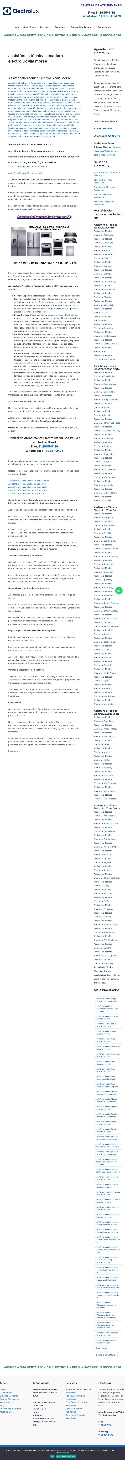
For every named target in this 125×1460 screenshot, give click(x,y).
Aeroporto (108, 517)
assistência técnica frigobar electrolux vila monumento (106, 1100)
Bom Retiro (109, 250)
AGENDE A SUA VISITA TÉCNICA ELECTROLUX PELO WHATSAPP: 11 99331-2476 (62, 35)
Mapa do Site (6, 1412)
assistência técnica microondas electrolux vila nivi (107, 1208)
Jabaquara (109, 595)
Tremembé (109, 454)
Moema (107, 649)
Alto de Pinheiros (112, 847)
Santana (107, 446)
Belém (106, 744)
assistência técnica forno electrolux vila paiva (105, 1070)
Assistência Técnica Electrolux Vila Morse (39, 78)
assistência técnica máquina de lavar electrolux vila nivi (106, 1223)
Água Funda (109, 525)
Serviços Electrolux (9, 1396)
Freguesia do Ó (111, 399)
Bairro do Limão (111, 823)
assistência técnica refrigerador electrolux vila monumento (105, 1305)
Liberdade (108, 305)
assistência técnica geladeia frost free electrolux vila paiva (107, 1145)
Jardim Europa (110, 611)
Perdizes (108, 893)
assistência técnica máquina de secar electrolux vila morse (35, 125)
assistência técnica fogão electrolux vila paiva (105, 1040)
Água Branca (109, 815)
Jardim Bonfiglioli (112, 878)
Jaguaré (107, 862)
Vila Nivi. (108, 500)
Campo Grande (111, 548)
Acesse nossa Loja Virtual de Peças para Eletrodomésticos (107, 151)
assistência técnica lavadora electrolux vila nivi (106, 1178)
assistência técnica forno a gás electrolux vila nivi (107, 1047)
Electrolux (101, 1348)
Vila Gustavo (109, 477)
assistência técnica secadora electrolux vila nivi (107, 1334)
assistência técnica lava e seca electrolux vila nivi (107, 1193)
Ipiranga (107, 579)
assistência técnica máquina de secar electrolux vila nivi (106, 1278)
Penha (106, 760)
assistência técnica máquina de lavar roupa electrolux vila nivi (107, 1269)
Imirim (106, 407)
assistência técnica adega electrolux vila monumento (105, 1000)
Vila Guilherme (110, 469)
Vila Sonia (108, 963)
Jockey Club (109, 642)
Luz (105, 312)
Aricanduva (109, 736)
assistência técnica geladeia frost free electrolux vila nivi (106, 1138)
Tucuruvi (108, 461)
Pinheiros (108, 909)
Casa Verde (109, 392)
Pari (105, 320)
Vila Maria (108, 485)
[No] (122, 1453)
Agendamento (6, 1402)
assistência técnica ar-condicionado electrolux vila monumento (106, 1008)
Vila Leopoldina (111, 955)
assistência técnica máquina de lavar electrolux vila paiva (106, 1230)
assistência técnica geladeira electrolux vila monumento (107, 1153)
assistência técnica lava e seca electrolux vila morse (39, 111)
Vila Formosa (110, 783)
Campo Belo (109, 541)
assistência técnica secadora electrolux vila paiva (107, 1341)
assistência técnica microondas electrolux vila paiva (107, 1215)
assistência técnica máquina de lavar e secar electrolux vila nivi (107, 1239)
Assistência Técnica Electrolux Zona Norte (27, 490)
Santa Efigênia (110, 343)
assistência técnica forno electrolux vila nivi (105, 1062)
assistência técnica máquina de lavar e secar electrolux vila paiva (107, 1249)
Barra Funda (109, 831)
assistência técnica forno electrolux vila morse (54, 94)
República (108, 328)
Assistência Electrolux (18, 83)
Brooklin (107, 533)
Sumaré (107, 948)
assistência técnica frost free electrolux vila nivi (106, 1123)
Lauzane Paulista (111, 430)
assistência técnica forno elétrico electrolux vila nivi (105, 1077)
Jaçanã (107, 415)
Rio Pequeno (109, 932)
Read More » (14, 751)
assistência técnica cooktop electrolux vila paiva (106, 1025)
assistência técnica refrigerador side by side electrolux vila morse (49, 133)
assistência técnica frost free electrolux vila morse (38, 102)
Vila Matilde (109, 791)
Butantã (107, 854)
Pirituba (107, 917)
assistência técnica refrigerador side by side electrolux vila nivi (105, 1325)
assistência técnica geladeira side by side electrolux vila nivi (107, 1170)
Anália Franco (110, 729)
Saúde (106, 680)
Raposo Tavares (111, 924)
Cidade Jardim (110, 556)
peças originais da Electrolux (61, 315)
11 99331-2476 (110, 16)
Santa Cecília (110, 336)
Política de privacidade (10, 1408)
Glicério (107, 297)
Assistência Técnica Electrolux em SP (25, 173)
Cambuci (108, 266)
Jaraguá (107, 870)
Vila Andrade (110, 696)
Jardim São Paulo (112, 423)
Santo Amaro (110, 673)
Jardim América (111, 603)
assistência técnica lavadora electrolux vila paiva (106, 1185)
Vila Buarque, (110, 359)
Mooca (107, 752)
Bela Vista (108, 242)
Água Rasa (109, 721)
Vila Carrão (109, 775)
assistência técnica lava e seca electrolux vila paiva (107, 1200)
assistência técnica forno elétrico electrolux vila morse (33, 97)
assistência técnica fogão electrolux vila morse (30, 91)
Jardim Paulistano (112, 626)
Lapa (106, 885)
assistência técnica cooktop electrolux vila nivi (106, 1017)
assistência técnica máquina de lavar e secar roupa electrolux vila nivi (106, 1259)
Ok (52, 1456)
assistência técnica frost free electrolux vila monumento (106, 1115)
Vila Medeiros (110, 493)
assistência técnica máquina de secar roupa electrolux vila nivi (107, 1295)
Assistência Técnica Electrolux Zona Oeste (27, 484)
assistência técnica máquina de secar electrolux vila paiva (107, 1286)
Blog (2, 1405)
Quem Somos (6, 1392)
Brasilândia (109, 376)
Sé (105, 351)
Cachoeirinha (110, 384)
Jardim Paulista (111, 618)
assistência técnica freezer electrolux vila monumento (106, 1092)
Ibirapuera (108, 564)
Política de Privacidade (66, 1456)
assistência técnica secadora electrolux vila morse (31, 136)
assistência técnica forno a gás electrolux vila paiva (107, 1055)
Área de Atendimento (10, 1399)
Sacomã (107, 665)
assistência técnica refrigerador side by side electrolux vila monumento (105, 1315)
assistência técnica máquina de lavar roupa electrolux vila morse (49, 122)
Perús (106, 901)
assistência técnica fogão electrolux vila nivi (105, 1032)
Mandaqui (108, 438)
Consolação (109, 281)
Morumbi (108, 657)
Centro (107, 274)
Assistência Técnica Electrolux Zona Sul (26, 493)
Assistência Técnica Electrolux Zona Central (28, 480)
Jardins (107, 634)
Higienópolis (110, 289)
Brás (106, 258)
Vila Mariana (109, 704)
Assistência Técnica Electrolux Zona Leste (27, 487)
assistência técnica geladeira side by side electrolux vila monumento (107, 1161)
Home (2, 1389)
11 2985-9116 (105, 12)
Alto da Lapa (110, 839)
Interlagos (108, 572)
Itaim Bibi (108, 587)
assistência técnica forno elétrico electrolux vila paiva (106, 1085)
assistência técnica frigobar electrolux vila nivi (106, 1108)
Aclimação (108, 235)
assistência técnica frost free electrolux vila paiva (106, 1130)
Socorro (107, 688)
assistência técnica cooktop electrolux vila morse (51, 88)
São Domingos (110, 940)
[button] (49, 27)
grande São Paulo (105, 1355)
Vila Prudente (110, 799)
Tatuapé (107, 767)
